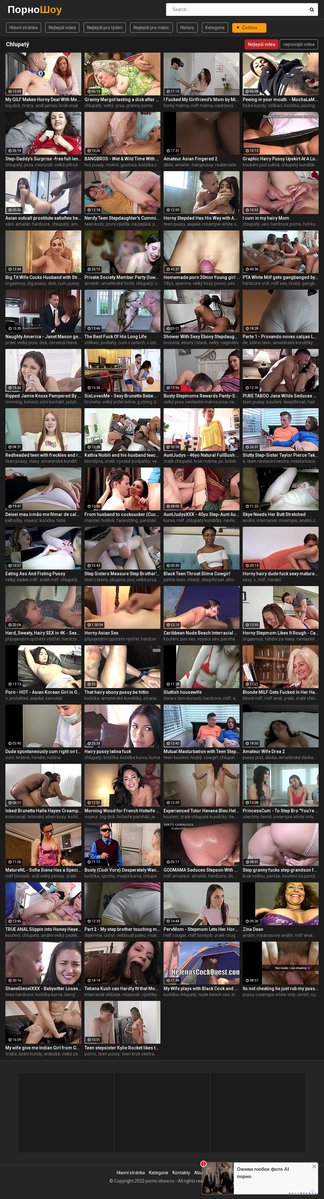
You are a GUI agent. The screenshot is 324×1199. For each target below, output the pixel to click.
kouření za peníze (300, 876)
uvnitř (303, 994)
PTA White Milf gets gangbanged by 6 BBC (281, 277)
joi (221, 461)
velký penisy (74, 1053)
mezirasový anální (275, 935)
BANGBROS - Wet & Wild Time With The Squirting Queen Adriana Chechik (122, 158)
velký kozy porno (209, 283)
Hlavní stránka (23, 27)
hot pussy (94, 164)
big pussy (37, 283)
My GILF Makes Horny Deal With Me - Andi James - (43, 99)
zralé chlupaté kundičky (203, 816)
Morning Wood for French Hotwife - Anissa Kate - (122, 810)
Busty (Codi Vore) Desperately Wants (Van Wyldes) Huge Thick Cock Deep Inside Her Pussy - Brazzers (122, 870)
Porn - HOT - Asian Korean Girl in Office (43, 692)
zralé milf (49, 579)
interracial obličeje (102, 994)
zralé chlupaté (178, 461)
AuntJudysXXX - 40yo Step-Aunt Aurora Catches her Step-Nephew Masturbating (202, 514)
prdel (10, 342)
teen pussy (174, 224)
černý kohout (77, 994)
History (187, 27)
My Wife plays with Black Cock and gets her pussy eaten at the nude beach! (202, 988)
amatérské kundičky (293, 342)
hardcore (71, 638)
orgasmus (15, 283)
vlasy (34, 461)
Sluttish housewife (183, 692)
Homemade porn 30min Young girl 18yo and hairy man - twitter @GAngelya (202, 277)
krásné (23, 757)
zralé (110, 461)
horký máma (176, 105)
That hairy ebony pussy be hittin (116, 692)
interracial (267, 520)
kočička (291, 105)
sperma (183, 283)
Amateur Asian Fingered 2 (190, 158)
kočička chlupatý (155, 164)
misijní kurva (129, 876)
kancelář (54, 698)
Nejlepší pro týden (104, 27)
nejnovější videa (299, 44)
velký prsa (27, 342)
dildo (168, 164)
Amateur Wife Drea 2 (264, 751)
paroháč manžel (156, 520)
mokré (112, 164)
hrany (28, 105)
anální (249, 520)
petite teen (174, 579)
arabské (52, 1053)
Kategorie (215, 27)
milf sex (279, 283)
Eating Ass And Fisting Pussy (35, 573)
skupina (117, 579)
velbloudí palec (131, 935)
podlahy (108, 342)
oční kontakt (52, 401)
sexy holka (238, 283)
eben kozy (56, 816)
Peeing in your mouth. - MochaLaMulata (281, 99)
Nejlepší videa (62, 27)
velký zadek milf (21, 579)
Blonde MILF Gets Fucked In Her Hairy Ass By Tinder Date (281, 692)
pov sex (188, 638)
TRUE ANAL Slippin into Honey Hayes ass (43, 929)
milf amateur (177, 876)
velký (108, 105)
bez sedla (238, 816)
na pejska (141, 224)
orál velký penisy (48, 876)
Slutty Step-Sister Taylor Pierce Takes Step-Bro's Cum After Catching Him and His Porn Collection (281, 455)
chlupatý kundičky (299, 164)
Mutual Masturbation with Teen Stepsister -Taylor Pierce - (202, 751)
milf (180, 520)
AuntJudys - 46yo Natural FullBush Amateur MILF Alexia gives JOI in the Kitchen (202, 455)
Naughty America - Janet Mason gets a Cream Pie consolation (43, 336)
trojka (11, 1053)
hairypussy (202, 164)
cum (9, 757)
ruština (54, 757)
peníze (273, 876)
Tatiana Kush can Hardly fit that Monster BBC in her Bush (122, 988)
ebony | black (194, 342)
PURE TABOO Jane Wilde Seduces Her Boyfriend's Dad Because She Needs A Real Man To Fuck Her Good (281, 395)
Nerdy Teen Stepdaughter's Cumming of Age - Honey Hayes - (122, 218)
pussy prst (253, 757)
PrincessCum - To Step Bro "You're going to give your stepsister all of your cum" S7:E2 (281, 810)
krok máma (205, 461)
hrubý (294, 283)
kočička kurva (133, 757)
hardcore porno (286, 224)
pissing (308, 105)
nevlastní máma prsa (206, 401)
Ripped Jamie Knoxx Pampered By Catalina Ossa (43, 395)
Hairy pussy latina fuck (107, 751)
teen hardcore (19, 994)
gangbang (312, 283)
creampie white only (293, 816)
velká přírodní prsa (72, 164)
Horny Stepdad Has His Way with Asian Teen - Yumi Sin (202, 218)
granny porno (139, 105)
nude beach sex (214, 994)
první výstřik (118, 224)
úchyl (109, 935)
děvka (271, 757)
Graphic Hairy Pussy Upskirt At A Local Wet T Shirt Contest (281, 158)
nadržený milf (228, 105)
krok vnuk (68, 105)
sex (265, 224)
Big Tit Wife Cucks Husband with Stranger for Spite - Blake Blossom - (43, 277)
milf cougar (175, 935)
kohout (31, 401)
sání (9, 224)
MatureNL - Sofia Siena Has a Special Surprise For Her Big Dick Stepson (43, 870)
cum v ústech (131, 342)
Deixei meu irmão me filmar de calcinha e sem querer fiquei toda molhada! (43, 514)
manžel (91, 520)
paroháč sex (233, 638)
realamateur (227, 164)
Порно (24, 9)
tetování (35, 816)
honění (274, 579)
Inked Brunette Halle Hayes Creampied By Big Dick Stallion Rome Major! (43, 810)
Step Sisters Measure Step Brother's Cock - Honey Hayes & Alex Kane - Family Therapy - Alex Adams (122, 573)
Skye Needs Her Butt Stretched (274, 514)
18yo (168, 283)
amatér (182, 164)
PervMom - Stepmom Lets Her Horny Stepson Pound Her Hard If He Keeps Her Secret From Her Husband (202, 929)
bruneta (171, 342)
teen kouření (176, 757)
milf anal (273, 698)
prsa (119, 105)
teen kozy (94, 224)
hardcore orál (256, 283)
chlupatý (93, 105)
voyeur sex (208, 638)
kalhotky (13, 520)
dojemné (93, 935)
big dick (12, 105)
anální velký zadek (59, 935)
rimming (13, 401)
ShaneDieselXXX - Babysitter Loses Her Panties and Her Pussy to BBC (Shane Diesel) (43, 988)
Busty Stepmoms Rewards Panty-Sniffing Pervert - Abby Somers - (202, 395)
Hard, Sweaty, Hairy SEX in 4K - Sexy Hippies (43, 632)
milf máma (202, 105)
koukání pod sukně (261, 164)
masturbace (303, 461)
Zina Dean (253, 929)
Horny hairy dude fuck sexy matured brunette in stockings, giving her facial (281, 573)
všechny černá (257, 816)
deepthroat (294, 401)
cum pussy (68, 283)
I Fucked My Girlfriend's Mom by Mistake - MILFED (202, 99)
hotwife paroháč (133, 816)
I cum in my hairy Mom (266, 218)
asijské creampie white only (214, 224)
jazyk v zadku (79, 401)
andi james (46, 105)
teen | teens (96, 579)
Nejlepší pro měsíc (151, 27)
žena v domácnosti (182, 698)
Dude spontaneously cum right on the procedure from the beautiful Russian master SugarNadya (43, 751)
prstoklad (18, 698)
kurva (169, 520)
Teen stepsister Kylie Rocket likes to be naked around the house (122, 1047)
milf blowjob (17, 876)
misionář (44, 164)
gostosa (129, 164)
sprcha (108, 876)
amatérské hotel (117, 283)
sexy (247, 579)
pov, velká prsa (141, 579)
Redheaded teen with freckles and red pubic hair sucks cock (43, 455)
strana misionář (159, 698)
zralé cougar (227, 935)
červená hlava (63, 342)
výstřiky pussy (156, 994)
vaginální (230, 342)
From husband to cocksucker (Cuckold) (122, 514)
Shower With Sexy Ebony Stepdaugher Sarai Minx (202, 336)
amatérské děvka (296, 757)
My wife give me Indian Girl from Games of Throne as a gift (43, 1047)
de (245, 342)
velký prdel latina (118, 401)
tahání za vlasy (280, 638)
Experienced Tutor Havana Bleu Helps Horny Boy (202, 810)
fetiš (60, 520)
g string (144, 401)
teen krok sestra (138, 1053)
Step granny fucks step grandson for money (281, 870)
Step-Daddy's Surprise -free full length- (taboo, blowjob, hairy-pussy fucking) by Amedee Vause (43, 158)
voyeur (31, 520)
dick (52, 283)
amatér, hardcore (33, 224)
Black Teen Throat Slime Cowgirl (197, 573)
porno (90, 1053)
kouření (273, 401)
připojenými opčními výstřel (32, 638)
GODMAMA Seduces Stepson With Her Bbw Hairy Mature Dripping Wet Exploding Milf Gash (202, 870)
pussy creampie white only (269, 994)
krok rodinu (254, 876)
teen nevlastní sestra (268, 461)
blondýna (93, 461)
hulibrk (108, 520)
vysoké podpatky (133, 461)
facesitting (127, 520)
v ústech (155, 342)
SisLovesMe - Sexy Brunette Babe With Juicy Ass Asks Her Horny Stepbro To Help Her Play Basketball (122, 395)
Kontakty (181, 1172)
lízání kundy (254, 105)
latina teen (260, 342)
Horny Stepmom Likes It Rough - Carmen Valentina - (281, 632)
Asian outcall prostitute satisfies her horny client (43, 218)
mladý (193, 579)
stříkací (275, 105)
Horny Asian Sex (101, 632)
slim (230, 579)
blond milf (253, 698)
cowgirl (211, 757)
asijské (37, 698)
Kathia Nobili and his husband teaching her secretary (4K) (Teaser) (122, 455)
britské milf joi (239, 461)
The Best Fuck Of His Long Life (115, 336)
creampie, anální (294, 520)
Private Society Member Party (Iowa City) (122, 277)
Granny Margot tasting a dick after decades (122, 99)
